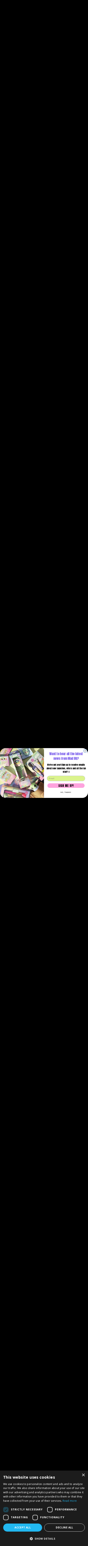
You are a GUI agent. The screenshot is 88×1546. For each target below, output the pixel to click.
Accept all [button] (23, 1527)
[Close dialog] (85, 751)
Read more (70, 1501)
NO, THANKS (66, 792)
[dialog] (44, 1508)
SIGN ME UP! (66, 785)
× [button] (83, 1475)
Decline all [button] (64, 1527)
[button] (44, 1538)
